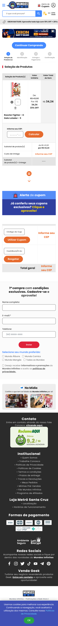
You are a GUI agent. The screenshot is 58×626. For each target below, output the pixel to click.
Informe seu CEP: (14, 129)
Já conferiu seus (29, 207)
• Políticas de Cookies (29, 468)
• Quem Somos (29, 457)
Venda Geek (29, 571)
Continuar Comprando (29, 45)
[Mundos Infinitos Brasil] (18, 5)
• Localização (28, 503)
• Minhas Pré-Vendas (29, 486)
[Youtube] (35, 563)
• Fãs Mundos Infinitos (29, 489)
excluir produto (15, 108)
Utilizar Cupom (17, 239)
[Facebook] (9, 563)
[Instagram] (16, 563)
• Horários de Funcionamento (29, 507)
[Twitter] (22, 563)
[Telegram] (42, 563)
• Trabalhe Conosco (29, 461)
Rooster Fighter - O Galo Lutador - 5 (14, 116)
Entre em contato (23, 577)
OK (29, 620)
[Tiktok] (29, 563)
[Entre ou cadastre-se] (53, 5)
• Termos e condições (29, 471)
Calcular (34, 134)
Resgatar (13, 259)
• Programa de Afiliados (28, 493)
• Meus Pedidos (28, 482)
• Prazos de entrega (29, 475)
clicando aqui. (34, 425)
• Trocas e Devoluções (28, 478)
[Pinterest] (48, 563)
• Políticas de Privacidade (29, 464)
